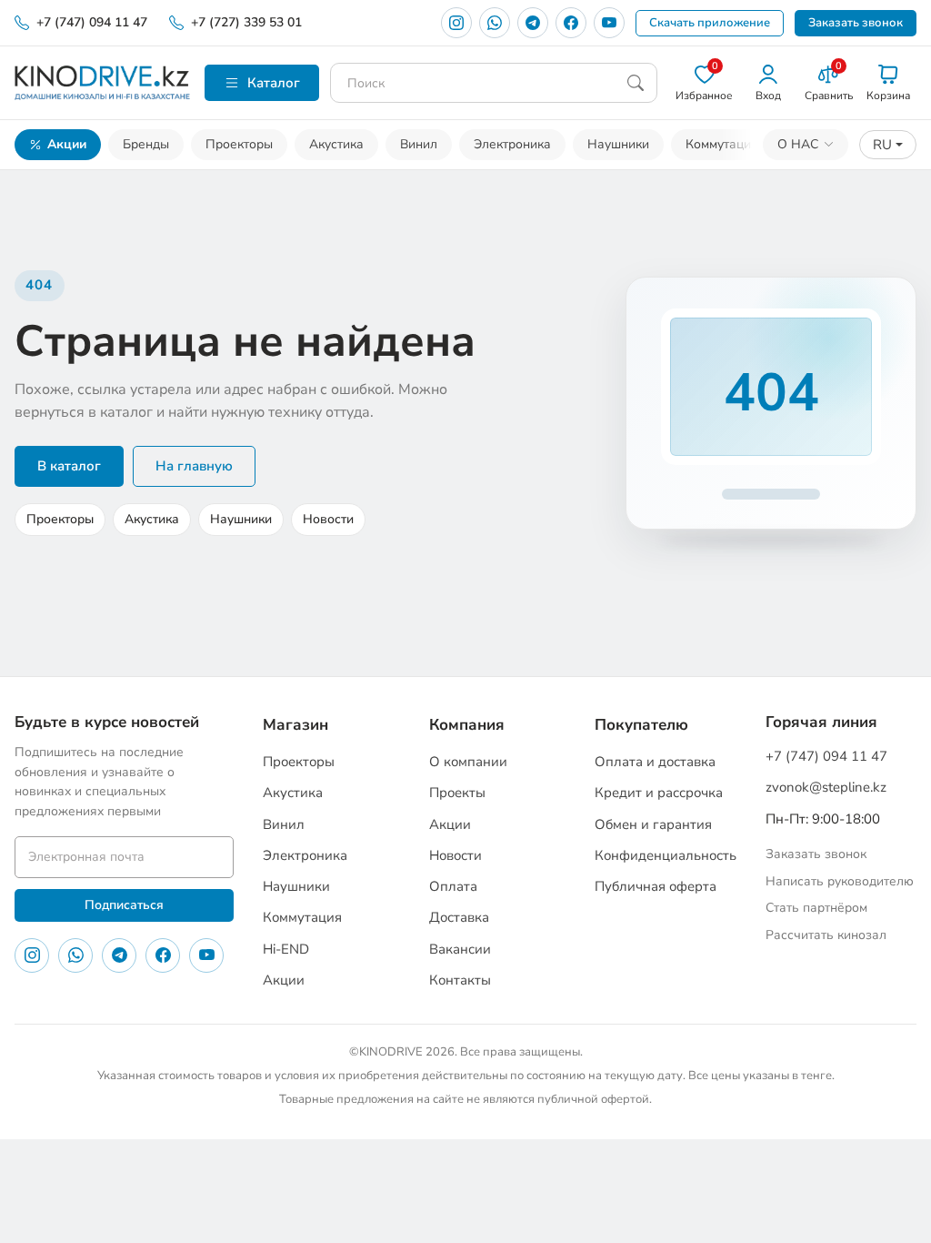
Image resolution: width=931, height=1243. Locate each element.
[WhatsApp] (494, 22)
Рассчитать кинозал (826, 935)
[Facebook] (571, 22)
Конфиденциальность (665, 855)
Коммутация (722, 144)
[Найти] (635, 82)
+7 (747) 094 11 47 (91, 22)
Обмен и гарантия (653, 824)
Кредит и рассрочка (659, 792)
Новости (328, 519)
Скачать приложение (709, 23)
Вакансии (460, 949)
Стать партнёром (816, 907)
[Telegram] (532, 22)
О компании (468, 762)
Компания (467, 724)
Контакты (460, 980)
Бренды (146, 144)
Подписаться (124, 905)
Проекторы (239, 144)
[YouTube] (609, 22)
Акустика (336, 144)
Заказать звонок (855, 23)
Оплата (453, 886)
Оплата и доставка (655, 762)
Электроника (512, 144)
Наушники (618, 144)
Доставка (459, 917)
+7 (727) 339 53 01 (246, 22)
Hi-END (286, 949)
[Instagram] (456, 22)
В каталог (69, 466)
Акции (66, 144)
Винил (418, 144)
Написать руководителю (840, 881)
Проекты (457, 792)
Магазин (295, 724)
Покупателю (641, 724)
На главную (194, 466)
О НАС (797, 144)
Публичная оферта (655, 886)
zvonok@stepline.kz (826, 787)
